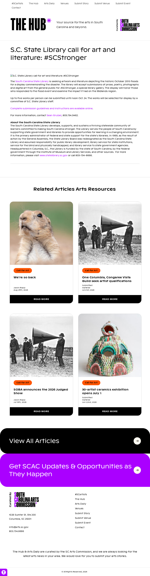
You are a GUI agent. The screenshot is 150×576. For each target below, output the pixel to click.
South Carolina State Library (32, 81)
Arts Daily (49, 3)
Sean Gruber (54, 115)
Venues (64, 3)
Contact (16, 7)
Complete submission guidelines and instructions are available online (51, 108)
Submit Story (81, 3)
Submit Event (123, 3)
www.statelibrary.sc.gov (54, 155)
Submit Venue (102, 3)
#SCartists (17, 3)
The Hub (33, 3)
